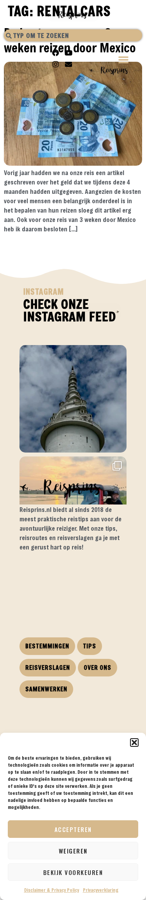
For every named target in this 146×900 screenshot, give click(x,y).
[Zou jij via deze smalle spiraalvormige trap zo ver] (73, 399)
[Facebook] (55, 52)
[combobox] (73, 35)
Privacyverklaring (100, 890)
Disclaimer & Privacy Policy (51, 890)
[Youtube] (68, 52)
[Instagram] (55, 64)
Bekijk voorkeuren (73, 872)
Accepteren (73, 829)
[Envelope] (68, 64)
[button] (134, 742)
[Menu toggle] (124, 60)
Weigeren (73, 850)
